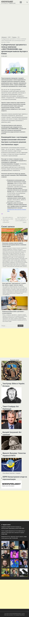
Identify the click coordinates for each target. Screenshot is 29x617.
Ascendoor (10, 615)
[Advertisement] (14, 20)
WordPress (22, 615)
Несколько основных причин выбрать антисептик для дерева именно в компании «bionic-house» (14, 244)
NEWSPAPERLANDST (7, 1)
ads (2, 213)
